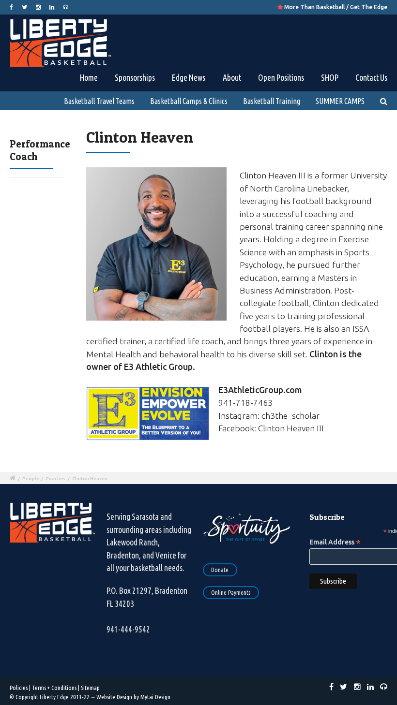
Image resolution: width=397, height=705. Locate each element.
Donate (220, 569)
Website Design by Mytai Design (133, 696)
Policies (19, 687)
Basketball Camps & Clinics (189, 101)
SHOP (329, 77)
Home (89, 77)
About (232, 77)
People (30, 478)
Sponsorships (135, 77)
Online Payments (230, 592)
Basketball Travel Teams (99, 101)
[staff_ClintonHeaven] (156, 247)
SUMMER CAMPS (340, 101)
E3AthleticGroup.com (260, 390)
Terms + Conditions (54, 687)
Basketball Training (271, 101)
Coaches (55, 478)
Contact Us (371, 77)
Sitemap (90, 687)
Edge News (188, 77)
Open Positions (281, 77)
